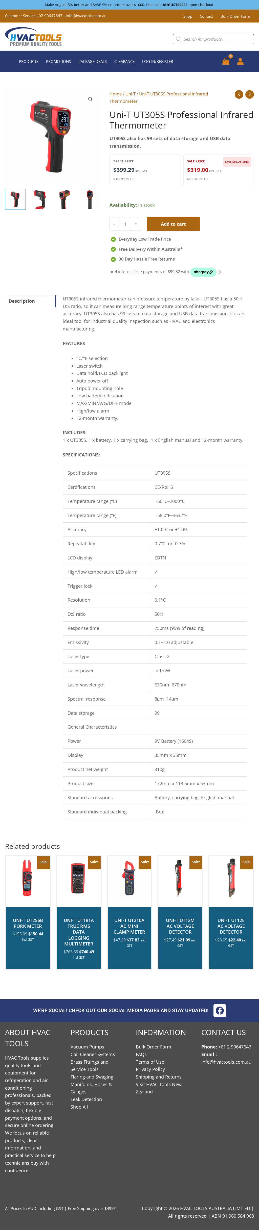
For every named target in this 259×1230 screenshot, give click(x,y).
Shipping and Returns (159, 1077)
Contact (206, 16)
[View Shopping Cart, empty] (226, 61)
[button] (90, 99)
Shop (187, 16)
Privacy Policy (150, 1069)
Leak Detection (86, 1099)
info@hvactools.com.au (86, 15)
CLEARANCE (124, 61)
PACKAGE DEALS (92, 61)
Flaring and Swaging (92, 1077)
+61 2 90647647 (234, 1047)
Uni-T (130, 94)
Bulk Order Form (235, 16)
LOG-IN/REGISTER (157, 61)
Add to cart (173, 224)
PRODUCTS (28, 61)
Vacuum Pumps (87, 1047)
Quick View (28, 901)
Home (116, 94)
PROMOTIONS (58, 61)
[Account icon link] (240, 61)
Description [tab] (22, 301)
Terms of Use (150, 1062)
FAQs (141, 1054)
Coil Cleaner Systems (93, 1054)
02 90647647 (51, 15)
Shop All (79, 1107)
